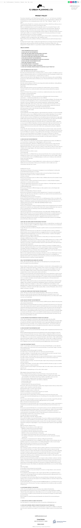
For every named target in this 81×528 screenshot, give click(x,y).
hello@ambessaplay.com (39, 156)
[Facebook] (73, 2)
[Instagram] (71, 2)
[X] (78, 2)
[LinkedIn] (76, 2)
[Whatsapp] (69, 2)
